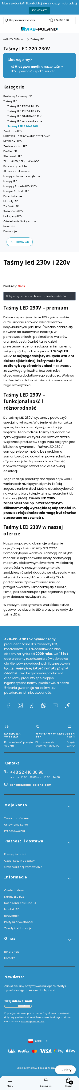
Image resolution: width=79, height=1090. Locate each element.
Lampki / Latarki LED (16, 191)
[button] (37, 806)
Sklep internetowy (38, 1068)
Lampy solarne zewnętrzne (21, 176)
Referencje (12, 952)
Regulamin (11, 916)
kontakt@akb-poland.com (30, 785)
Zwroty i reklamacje (18, 928)
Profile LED (10, 151)
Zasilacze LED (12, 131)
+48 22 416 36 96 (26, 772)
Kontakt (39, 10)
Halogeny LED (12, 216)
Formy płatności (15, 854)
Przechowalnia (14, 831)
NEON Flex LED (12, 141)
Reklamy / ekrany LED (17, 96)
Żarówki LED (11, 206)
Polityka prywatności (18, 922)
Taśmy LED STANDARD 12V (24, 116)
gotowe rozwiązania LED (22, 609)
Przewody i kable (15, 166)
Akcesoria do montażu (18, 171)
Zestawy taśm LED (15, 146)
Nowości (9, 226)
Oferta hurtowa (14, 890)
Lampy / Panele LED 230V (20, 186)
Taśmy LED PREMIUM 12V (23, 106)
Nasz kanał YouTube (18, 903)
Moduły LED (10, 201)
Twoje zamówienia (17, 818)
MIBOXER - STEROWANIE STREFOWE (26, 136)
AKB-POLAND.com (14, 39)
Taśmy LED (37, 39)
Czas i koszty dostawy (19, 861)
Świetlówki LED (13, 211)
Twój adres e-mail (18, 1001)
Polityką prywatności (32, 1021)
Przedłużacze (12, 196)
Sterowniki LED (13, 156)
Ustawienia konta (16, 825)
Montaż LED (11, 909)
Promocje (10, 231)
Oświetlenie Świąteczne (19, 221)
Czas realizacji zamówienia (23, 867)
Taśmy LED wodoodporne (24, 121)
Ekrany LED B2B (14, 897)
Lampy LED (10, 181)
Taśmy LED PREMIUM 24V (23, 111)
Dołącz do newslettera (24, 1006)
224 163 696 (61, 20)
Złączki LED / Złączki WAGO (21, 161)
